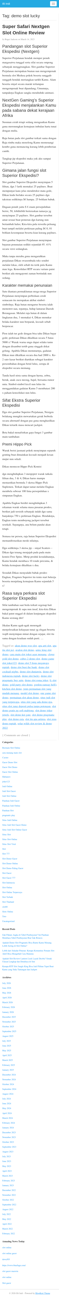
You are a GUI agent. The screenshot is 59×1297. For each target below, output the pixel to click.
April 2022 (7, 1223)
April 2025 (7, 1055)
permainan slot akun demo (24, 697)
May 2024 (6, 1108)
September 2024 (9, 1089)
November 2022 (9, 1194)
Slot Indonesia (8, 882)
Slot (4, 848)
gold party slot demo (21, 684)
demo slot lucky (30, 676)
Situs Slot (6, 834)
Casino (5, 757)
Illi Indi (6, 3)
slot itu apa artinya (35, 719)
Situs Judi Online (9, 820)
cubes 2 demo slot (30, 658)
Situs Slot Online (9, 839)
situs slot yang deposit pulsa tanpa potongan (26, 706)
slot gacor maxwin (10, 1271)
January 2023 (8, 1185)
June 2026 (6, 987)
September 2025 (9, 1031)
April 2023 (7, 1170)
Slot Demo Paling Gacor (12, 868)
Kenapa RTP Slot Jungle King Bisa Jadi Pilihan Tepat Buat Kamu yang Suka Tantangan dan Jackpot (28, 968)
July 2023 (6, 1156)
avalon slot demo (24, 650)
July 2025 (6, 1040)
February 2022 (8, 1233)
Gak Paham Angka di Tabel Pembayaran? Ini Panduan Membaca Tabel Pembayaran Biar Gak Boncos (25, 936)
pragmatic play (8, 815)
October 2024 (8, 1084)
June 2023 (6, 1161)
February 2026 (8, 1007)
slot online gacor (9, 1253)
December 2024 (9, 1074)
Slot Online (7, 887)
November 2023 (9, 1137)
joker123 (6, 781)
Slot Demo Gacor (9, 858)
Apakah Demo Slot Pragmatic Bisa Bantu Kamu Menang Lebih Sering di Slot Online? (26, 944)
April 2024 (7, 1113)
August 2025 (7, 1036)
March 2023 (7, 1175)
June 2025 (6, 1045)
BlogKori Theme (42, 1293)
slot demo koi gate (20, 714)
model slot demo (30, 693)
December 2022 (9, 1190)
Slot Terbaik (7, 897)
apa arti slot (44, 645)
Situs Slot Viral (9, 844)
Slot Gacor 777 (8, 877)
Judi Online (7, 786)
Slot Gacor (6, 873)
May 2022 (6, 1219)
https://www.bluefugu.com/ (14, 1265)
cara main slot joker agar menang (28, 654)
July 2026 (6, 983)
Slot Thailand (8, 901)
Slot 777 (6, 853)
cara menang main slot (12, 752)
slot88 (5, 906)
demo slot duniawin (30, 671)
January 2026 (8, 1012)
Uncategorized (8, 921)
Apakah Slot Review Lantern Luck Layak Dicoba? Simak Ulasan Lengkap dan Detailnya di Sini (27, 960)
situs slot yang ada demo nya (36, 702)
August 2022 (7, 1209)
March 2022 (7, 1228)
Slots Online (7, 911)
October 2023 (8, 1142)
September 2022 (9, 1204)
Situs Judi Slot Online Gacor (14, 829)
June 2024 (6, 1103)
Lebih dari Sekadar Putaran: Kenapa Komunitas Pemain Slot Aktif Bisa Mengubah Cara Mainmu (28, 952)
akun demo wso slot (26, 645)
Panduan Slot (8, 810)
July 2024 (6, 1098)
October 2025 (8, 1026)
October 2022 (8, 1199)
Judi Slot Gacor (9, 791)
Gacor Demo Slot (9, 762)
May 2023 (6, 1166)
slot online (6, 1247)
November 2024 (9, 1079)
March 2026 (7, 1002)
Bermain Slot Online (11, 747)
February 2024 (8, 1122)
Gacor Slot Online (10, 771)
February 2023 (8, 1180)
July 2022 (6, 1214)
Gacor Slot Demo (9, 767)
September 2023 (9, 1146)
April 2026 (7, 997)
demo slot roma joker (36, 680)
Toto (4, 916)
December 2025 (9, 1016)
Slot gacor (6, 1283)
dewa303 (6, 1259)
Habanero (6, 776)
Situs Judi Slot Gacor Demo (14, 824)
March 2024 (7, 1118)
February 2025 (8, 1065)
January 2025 (8, 1069)
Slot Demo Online (10, 863)
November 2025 (9, 1021)
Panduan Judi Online (11, 805)
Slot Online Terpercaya (12, 892)
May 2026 (6, 992)
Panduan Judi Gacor (11, 800)
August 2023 (7, 1151)
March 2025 (7, 1060)
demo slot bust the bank (24, 667)
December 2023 (9, 1132)
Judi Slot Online (9, 795)
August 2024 (7, 1093)
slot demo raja (16, 719)
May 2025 (6, 1050)
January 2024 (8, 1127)
